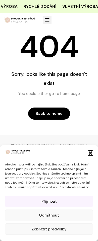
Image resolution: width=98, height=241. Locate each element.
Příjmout (49, 201)
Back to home (49, 113)
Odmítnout (49, 215)
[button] (90, 153)
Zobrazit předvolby (49, 229)
